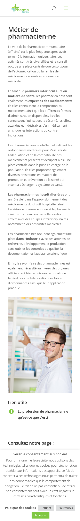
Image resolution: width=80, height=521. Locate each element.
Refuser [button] (46, 508)
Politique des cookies (20, 508)
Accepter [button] (40, 515)
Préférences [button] (65, 508)
